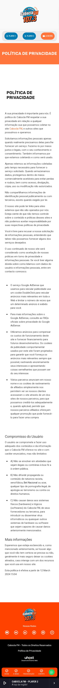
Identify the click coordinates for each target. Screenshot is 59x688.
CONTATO (41, 674)
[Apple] (25, 632)
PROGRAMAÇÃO (28, 674)
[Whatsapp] (52, 672)
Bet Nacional (30, 482)
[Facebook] (43, 632)
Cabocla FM (16, 128)
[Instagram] (52, 632)
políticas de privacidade (36, 225)
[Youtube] (7, 632)
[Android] (16, 632)
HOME (6, 674)
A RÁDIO (16, 674)
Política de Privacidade (29, 650)
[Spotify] (34, 632)
